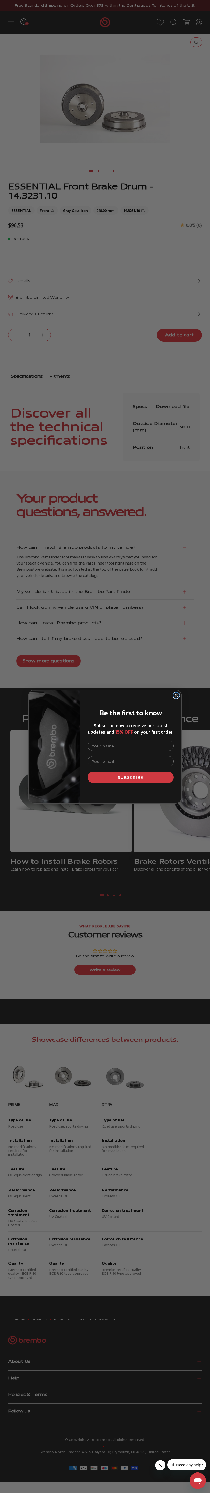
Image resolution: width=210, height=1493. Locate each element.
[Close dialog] (176, 695)
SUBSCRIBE (130, 777)
